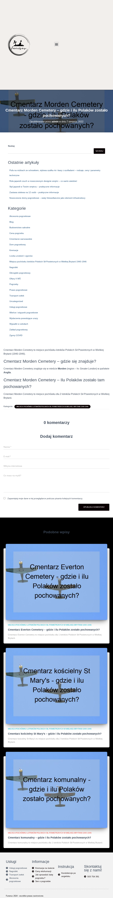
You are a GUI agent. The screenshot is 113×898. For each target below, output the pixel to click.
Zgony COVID (15, 335)
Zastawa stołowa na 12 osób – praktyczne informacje (34, 192)
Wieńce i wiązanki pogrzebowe (23, 312)
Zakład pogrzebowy (18, 329)
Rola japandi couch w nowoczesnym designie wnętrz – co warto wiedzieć (43, 181)
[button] (56, 44)
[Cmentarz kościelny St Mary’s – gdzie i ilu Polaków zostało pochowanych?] (56, 685)
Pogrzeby (13, 284)
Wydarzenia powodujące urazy (23, 318)
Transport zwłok (16, 295)
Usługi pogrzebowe (18, 307)
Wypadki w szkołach (18, 324)
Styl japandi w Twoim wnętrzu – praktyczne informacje (34, 186)
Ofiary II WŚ (15, 278)
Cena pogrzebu (16, 233)
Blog (11, 222)
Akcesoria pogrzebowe (20, 216)
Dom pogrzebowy (17, 244)
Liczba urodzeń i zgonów (21, 256)
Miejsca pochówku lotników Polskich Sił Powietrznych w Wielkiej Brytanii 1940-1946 (48, 261)
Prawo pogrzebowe (18, 290)
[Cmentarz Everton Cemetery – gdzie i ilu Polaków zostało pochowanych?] (56, 582)
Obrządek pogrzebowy (19, 273)
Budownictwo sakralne (19, 227)
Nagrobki (13, 267)
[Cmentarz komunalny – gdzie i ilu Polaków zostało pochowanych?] (56, 789)
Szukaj (11, 146)
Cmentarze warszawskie (20, 239)
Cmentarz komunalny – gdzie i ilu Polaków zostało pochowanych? (49, 837)
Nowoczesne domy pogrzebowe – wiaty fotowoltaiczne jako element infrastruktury (47, 198)
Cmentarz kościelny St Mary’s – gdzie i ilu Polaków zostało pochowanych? (55, 733)
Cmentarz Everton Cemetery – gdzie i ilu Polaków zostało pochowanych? (54, 629)
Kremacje (13, 250)
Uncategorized (16, 301)
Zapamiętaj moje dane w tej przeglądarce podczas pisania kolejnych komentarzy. (45, 498)
